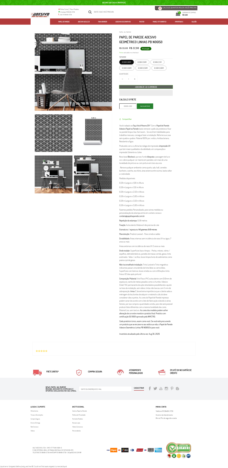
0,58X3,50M (143, 68)
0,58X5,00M (159, 68)
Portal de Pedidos (77, 419)
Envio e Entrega (35, 423)
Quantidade (123, 74)
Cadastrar (139, 388)
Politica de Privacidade (79, 415)
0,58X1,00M (126, 62)
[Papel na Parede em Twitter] (155, 389)
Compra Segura (35, 419)
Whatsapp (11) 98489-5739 (57, 452)
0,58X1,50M (142, 62)
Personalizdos (76, 431)
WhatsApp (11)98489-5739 (67, 12)
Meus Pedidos (74, 9)
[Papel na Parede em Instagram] (166, 389)
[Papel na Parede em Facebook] (150, 389)
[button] (146, 93)
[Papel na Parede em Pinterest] (172, 389)
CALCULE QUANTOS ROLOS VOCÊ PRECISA (179, 8)
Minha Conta (64, 9)
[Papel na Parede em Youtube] (161, 389)
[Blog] (177, 389)
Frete (121, 52)
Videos (33, 431)
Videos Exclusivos (77, 427)
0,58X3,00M (127, 68)
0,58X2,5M (157, 62)
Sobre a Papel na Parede (79, 411)
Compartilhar (127, 119)
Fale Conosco (34, 427)
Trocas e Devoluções (37, 415)
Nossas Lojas (76, 423)
